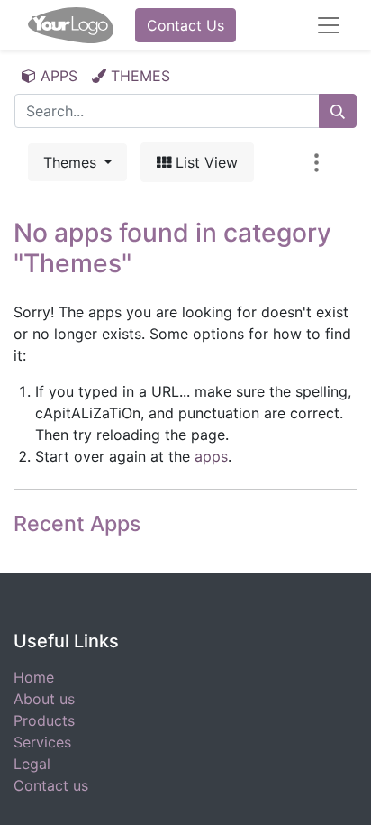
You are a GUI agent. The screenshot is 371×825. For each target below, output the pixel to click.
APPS (56, 76)
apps (211, 456)
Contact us (51, 785)
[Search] (338, 111)
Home (34, 677)
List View (204, 162)
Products (44, 720)
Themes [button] (72, 162)
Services (42, 742)
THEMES (138, 76)
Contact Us (185, 25)
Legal (32, 764)
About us (44, 699)
